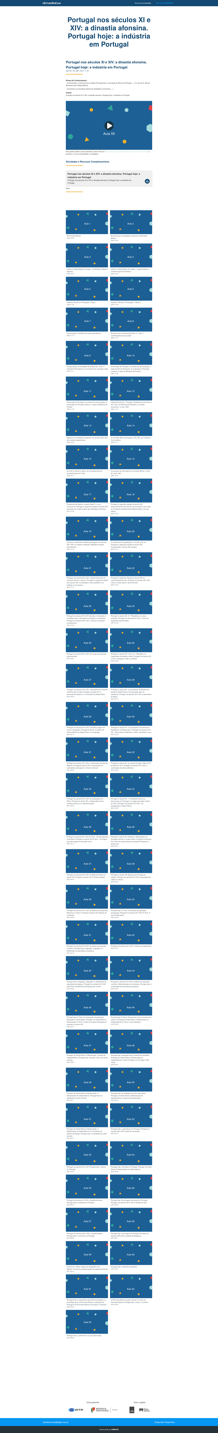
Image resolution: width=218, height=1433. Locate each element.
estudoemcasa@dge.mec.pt (55, 1422)
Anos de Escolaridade (143, 3)
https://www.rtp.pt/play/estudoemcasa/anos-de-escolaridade (126, 151)
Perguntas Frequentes (165, 1422)
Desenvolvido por (109, 1429)
